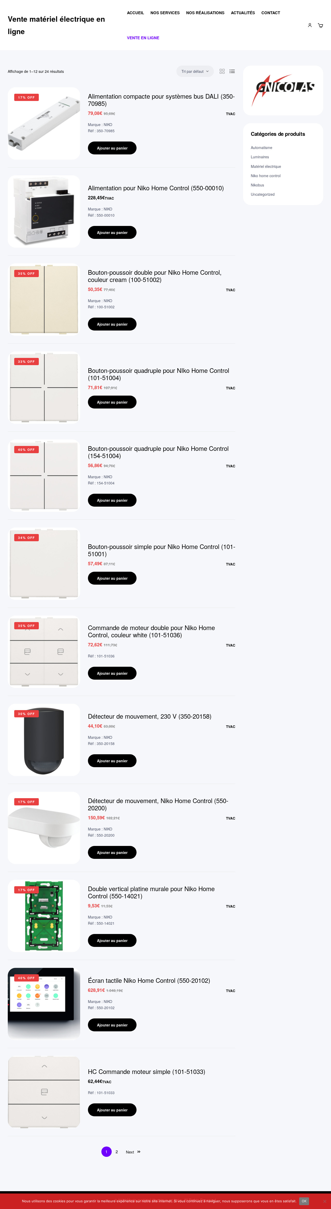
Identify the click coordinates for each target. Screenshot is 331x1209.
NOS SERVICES (165, 12)
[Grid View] (222, 71)
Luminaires (260, 156)
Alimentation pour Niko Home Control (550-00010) (156, 187)
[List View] (232, 71)
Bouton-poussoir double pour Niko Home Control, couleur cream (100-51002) (155, 276)
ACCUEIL (135, 12)
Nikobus (257, 184)
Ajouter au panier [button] (112, 148)
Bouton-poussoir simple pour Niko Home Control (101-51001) (161, 550)
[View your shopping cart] (320, 25)
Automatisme (261, 147)
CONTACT (270, 12)
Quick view (68, 114)
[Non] (324, 1201)
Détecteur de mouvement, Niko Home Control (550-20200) (158, 804)
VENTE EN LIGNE (143, 38)
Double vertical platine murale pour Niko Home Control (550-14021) (151, 892)
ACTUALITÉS (243, 12)
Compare (68, 101)
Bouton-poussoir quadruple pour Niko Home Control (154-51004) (158, 452)
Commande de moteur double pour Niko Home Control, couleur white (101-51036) (151, 631)
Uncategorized (263, 194)
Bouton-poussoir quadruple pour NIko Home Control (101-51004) (158, 374)
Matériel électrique (266, 166)
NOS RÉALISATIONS (205, 12)
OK (304, 1201)
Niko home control (266, 175)
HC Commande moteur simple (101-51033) (146, 1071)
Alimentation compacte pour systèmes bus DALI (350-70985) (161, 99)
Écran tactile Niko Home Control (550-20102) (149, 980)
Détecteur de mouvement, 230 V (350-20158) (150, 715)
